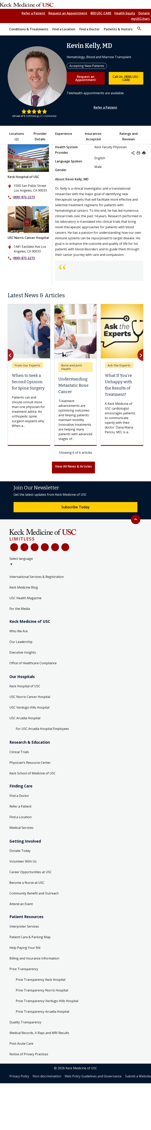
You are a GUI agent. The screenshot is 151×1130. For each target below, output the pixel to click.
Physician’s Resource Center (30, 762)
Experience (63, 133)
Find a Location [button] (63, 29)
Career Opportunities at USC (30, 872)
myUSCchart (140, 19)
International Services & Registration (36, 577)
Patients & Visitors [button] (118, 29)
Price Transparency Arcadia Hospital (42, 1011)
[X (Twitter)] (24, 547)
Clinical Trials (19, 752)
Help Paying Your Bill (24, 948)
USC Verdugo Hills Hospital (29, 707)
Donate (144, 13)
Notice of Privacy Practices (28, 1054)
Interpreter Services (24, 926)
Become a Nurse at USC (26, 882)
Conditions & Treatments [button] (28, 29)
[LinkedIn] (45, 547)
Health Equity (124, 13)
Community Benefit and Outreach (34, 893)
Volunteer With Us (23, 861)
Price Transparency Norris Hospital (42, 990)
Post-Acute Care (21, 1043)
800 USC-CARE (100, 13)
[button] (139, 26)
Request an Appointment (67, 13)
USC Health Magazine (25, 598)
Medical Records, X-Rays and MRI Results (39, 1033)
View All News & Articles (73, 466)
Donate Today (19, 851)
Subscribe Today (75, 507)
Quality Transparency (25, 1022)
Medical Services (21, 827)
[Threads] (65, 547)
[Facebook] (14, 547)
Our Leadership (20, 642)
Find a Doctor (19, 796)
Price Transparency (23, 969)
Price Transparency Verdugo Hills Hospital (47, 1001)
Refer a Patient (33, 13)
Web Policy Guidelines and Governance (93, 1076)
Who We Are (18, 631)
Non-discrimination (47, 1076)
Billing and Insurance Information (34, 958)
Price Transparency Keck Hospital (40, 979)
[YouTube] (34, 547)
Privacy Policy (19, 1076)
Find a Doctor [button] (89, 29)
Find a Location (20, 817)
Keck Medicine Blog (23, 587)
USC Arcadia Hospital (24, 718)
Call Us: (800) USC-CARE (126, 78)
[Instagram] (55, 547)
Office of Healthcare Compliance (33, 663)
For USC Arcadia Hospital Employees (42, 729)
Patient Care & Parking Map (30, 937)
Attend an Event (21, 904)
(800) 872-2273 (24, 197)
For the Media (19, 608)
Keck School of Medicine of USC (32, 773)
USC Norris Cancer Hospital (28, 238)
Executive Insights (22, 652)
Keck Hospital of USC (23, 177)
